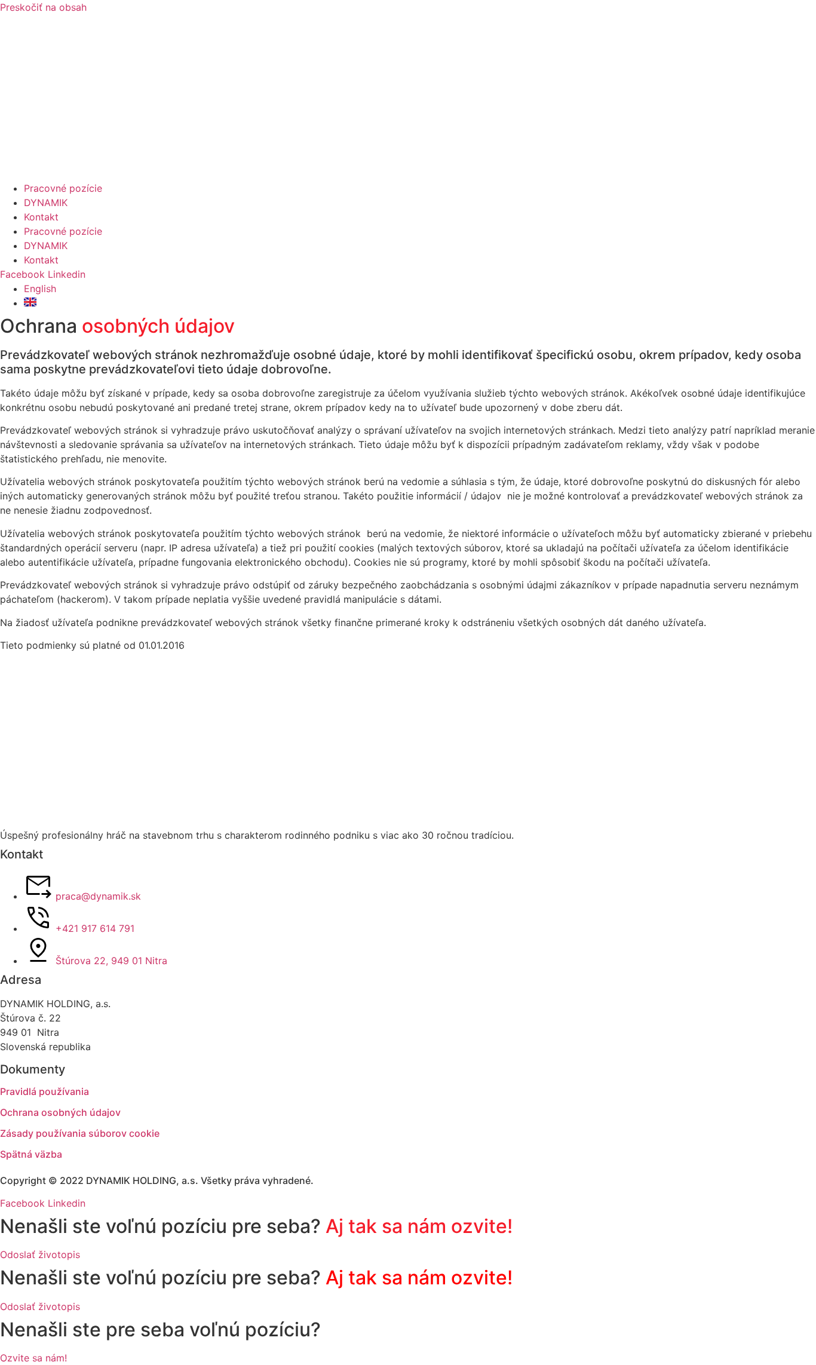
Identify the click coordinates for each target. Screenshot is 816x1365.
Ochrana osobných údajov (60, 1112)
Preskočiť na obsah (43, 7)
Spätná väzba (31, 1154)
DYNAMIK (46, 202)
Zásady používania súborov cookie (79, 1133)
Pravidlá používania (44, 1091)
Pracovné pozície (63, 188)
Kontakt (41, 217)
